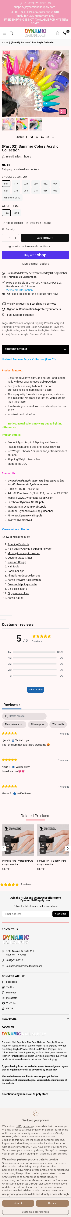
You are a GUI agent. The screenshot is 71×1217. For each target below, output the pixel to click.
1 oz (6, 212)
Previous (5, 83)
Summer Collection (41, 334)
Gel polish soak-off (18, 588)
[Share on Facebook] (26, 137)
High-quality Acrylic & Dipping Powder (29, 548)
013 (55, 190)
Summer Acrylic (20, 334)
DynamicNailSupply (30, 515)
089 (36, 183)
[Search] (11, 33)
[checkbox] (58, 724)
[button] (35, 652)
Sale (6, 52)
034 (16, 190)
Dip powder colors (18, 593)
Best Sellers (52, 330)
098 (26, 190)
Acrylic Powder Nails (32, 330)
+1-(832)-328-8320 (34, 3)
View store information (19, 290)
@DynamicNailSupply (33, 506)
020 (26, 183)
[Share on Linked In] (42, 137)
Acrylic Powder (10, 330)
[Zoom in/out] (10, 615)
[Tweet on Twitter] (31, 137)
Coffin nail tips (16, 571)
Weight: (10, 205)
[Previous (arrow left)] (1, 619)
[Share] (4, 615)
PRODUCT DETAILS (16, 349)
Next (66, 83)
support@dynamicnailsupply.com (24, 966)
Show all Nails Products (16, 536)
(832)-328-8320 (14, 960)
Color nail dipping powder (22, 584)
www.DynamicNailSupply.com (35, 497)
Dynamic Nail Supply (32, 502)
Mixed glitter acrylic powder (24, 553)
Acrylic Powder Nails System (24, 579)
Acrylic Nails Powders (50, 326)
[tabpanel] (35, 757)
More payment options (35, 263)
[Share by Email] (53, 137)
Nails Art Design (17, 562)
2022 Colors (16, 323)
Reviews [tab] (11, 704)
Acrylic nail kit (16, 597)
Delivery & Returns (40, 222)
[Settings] (57, 33)
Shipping (7, 169)
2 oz (16, 212)
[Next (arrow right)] (4, 619)
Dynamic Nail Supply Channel (36, 510)
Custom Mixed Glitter (20, 557)
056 (46, 190)
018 (36, 190)
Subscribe (60, 914)
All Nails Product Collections (24, 575)
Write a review (35, 689)
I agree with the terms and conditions (28, 246)
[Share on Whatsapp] (47, 137)
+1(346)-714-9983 (28, 488)
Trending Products (18, 544)
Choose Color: (14, 176)
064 (6, 183)
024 (6, 190)
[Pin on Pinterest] (37, 137)
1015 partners (24, 1126)
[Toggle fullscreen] (7, 615)
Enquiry (10, 229)
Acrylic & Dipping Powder (38, 323)
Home (5, 42)
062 (46, 183)
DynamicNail (24, 520)
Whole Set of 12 (12, 197)
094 (55, 183)
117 (16, 183)
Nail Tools (13, 566)
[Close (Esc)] (1, 615)
